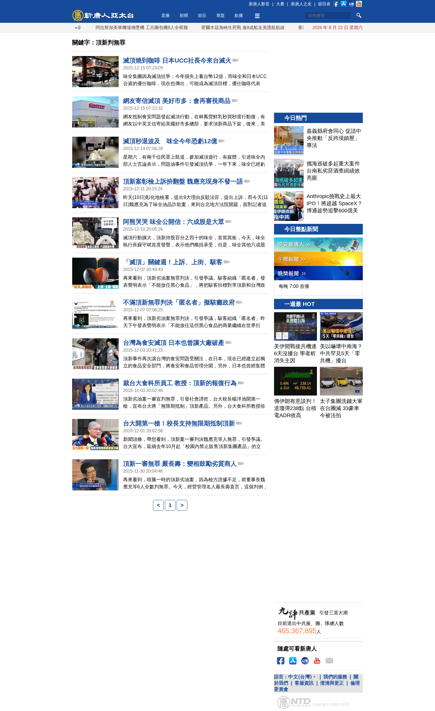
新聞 (184, 15)
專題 (220, 15)
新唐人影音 (259, 3)
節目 (202, 15)
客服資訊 (304, 683)
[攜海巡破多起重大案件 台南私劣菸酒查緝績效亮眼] (289, 173)
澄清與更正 (332, 683)
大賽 (280, 3)
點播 (239, 15)
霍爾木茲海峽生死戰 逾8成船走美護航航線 (228, 27)
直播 (165, 15)
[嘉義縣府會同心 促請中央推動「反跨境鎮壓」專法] (289, 141)
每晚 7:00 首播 (294, 286)
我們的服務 (335, 676)
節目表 (324, 3)
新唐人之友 (301, 3)
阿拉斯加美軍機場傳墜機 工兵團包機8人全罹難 (127, 27)
